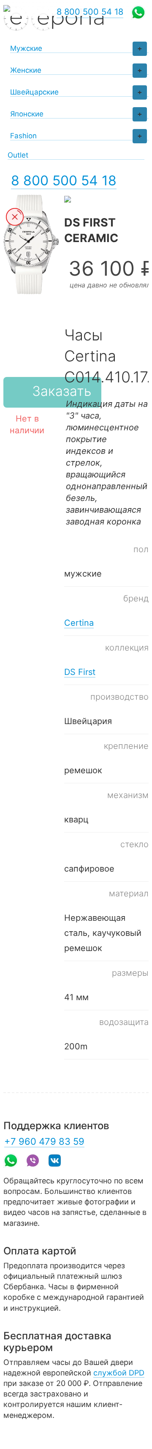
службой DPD (118, 1372)
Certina (79, 623)
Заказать (61, 391)
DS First (79, 672)
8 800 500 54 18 (64, 180)
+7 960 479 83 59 (44, 1141)
